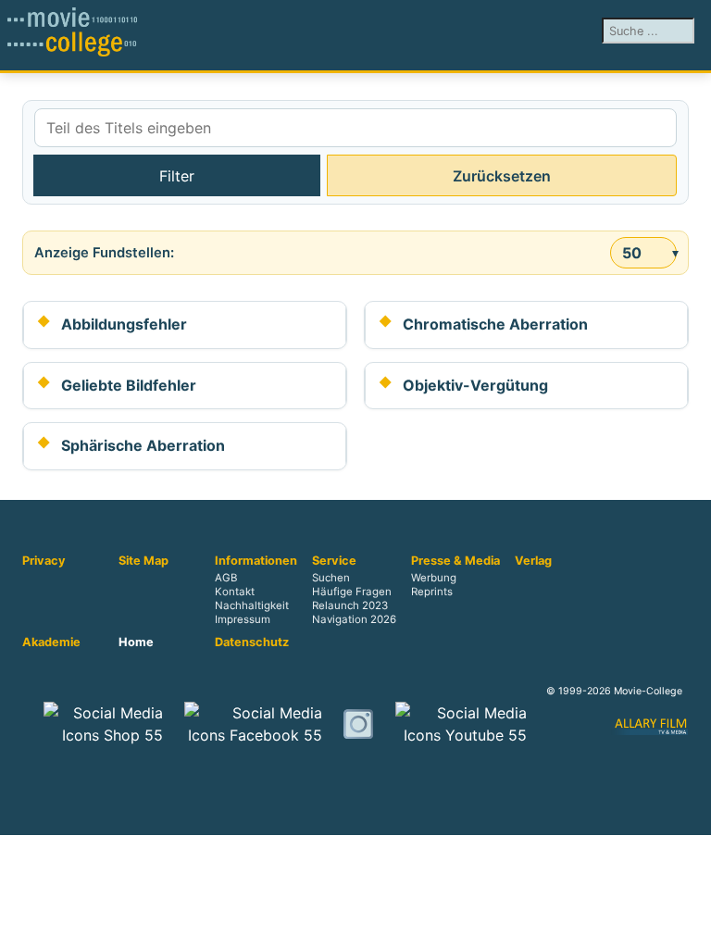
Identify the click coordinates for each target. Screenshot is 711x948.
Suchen (331, 577)
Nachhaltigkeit (252, 605)
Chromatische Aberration (495, 324)
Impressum (242, 619)
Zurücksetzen (502, 176)
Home (136, 642)
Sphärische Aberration (143, 445)
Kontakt (235, 591)
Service (334, 561)
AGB (226, 577)
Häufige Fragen (352, 591)
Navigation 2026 (354, 619)
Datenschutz (252, 642)
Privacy (44, 561)
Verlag (533, 561)
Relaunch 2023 (350, 605)
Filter (176, 176)
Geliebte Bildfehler (128, 385)
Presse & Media (455, 561)
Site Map (143, 561)
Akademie (51, 642)
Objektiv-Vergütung (475, 385)
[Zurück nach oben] (688, 925)
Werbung (433, 577)
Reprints (432, 591)
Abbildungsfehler (124, 324)
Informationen (256, 561)
